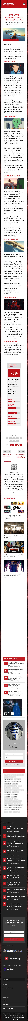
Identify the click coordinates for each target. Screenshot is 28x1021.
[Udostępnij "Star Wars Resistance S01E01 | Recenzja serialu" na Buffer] (9, 440)
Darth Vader (7, 781)
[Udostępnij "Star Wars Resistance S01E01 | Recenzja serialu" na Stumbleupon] (12, 440)
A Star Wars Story (9, 775)
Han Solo (15, 785)
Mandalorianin (8, 792)
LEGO (10, 787)
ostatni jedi (7, 796)
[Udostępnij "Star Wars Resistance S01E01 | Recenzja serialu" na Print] (18, 440)
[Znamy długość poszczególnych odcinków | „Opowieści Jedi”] (14, 566)
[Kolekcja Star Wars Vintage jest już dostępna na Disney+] (14, 547)
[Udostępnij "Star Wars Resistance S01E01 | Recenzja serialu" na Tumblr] (15, 437)
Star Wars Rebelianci (18, 805)
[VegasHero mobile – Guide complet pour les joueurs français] (4, 877)
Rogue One (15, 800)
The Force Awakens (17, 807)
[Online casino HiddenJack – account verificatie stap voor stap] (4, 897)
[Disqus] (14, 601)
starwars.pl (19, 1014)
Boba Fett (16, 775)
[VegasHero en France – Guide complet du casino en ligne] (4, 883)
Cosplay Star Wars (9, 779)
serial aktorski (8, 803)
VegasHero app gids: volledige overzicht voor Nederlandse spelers (15, 671)
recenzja (16, 798)
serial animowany (16, 803)
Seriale (12, 24)
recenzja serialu (8, 800)
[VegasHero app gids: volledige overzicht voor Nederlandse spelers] (6, 671)
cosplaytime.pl (17, 779)
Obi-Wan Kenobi (14, 794)
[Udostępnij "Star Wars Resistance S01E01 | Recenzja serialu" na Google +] (12, 437)
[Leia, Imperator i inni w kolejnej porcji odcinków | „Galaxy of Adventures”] (14, 507)
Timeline (5, 1000)
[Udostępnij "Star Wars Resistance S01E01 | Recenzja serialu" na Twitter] (9, 437)
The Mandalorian (15, 809)
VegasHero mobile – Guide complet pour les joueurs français (16, 876)
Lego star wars (15, 787)
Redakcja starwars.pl (8, 988)
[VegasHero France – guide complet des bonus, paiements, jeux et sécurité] (4, 868)
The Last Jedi (7, 809)
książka (6, 787)
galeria (13, 783)
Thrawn (6, 811)
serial (20, 800)
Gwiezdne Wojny (8, 785)
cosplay (21, 775)
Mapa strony (6, 1004)
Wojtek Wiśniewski (12, 22)
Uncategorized (17, 666)
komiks (19, 785)
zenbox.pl (21, 1017)
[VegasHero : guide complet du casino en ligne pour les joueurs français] (6, 678)
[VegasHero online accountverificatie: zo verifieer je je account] (6, 663)
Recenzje (8, 24)
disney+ (13, 781)
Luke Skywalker (19, 790)
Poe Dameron (14, 796)
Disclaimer (6, 1017)
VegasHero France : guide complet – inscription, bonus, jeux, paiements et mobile (15, 693)
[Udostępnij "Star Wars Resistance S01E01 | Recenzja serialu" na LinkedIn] (21, 437)
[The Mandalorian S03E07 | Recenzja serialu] (14, 528)
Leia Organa (7, 790)
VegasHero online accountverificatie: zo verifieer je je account (16, 664)
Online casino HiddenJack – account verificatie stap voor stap (16, 897)
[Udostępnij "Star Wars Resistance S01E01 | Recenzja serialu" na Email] (15, 440)
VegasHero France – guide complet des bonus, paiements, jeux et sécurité (15, 869)
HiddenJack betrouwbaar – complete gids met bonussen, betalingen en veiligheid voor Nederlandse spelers (14, 905)
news (18, 792)
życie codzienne (16, 811)
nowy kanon (7, 794)
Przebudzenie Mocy (9, 798)
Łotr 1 (10, 811)
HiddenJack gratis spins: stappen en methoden (16, 890)
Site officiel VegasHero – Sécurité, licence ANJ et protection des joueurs (14, 685)
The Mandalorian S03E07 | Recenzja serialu (13, 536)
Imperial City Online (8, 1008)
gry (17, 783)
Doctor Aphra (8, 783)
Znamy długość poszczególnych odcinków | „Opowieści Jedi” (12, 574)
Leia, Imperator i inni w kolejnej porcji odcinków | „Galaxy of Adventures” (12, 517)
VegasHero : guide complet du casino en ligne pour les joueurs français (15, 678)
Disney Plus (18, 781)
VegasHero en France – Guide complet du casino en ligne (14, 883)
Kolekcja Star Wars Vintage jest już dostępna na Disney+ (13, 555)
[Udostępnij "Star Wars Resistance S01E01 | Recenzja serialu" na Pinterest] (18, 437)
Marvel (13, 792)
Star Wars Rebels (8, 807)
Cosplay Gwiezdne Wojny (10, 777)
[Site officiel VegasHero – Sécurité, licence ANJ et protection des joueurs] (6, 685)
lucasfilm (13, 790)
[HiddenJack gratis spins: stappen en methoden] (4, 890)
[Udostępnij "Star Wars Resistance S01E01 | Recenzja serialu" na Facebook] (6, 437)
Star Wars (10, 805)
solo (6, 805)
